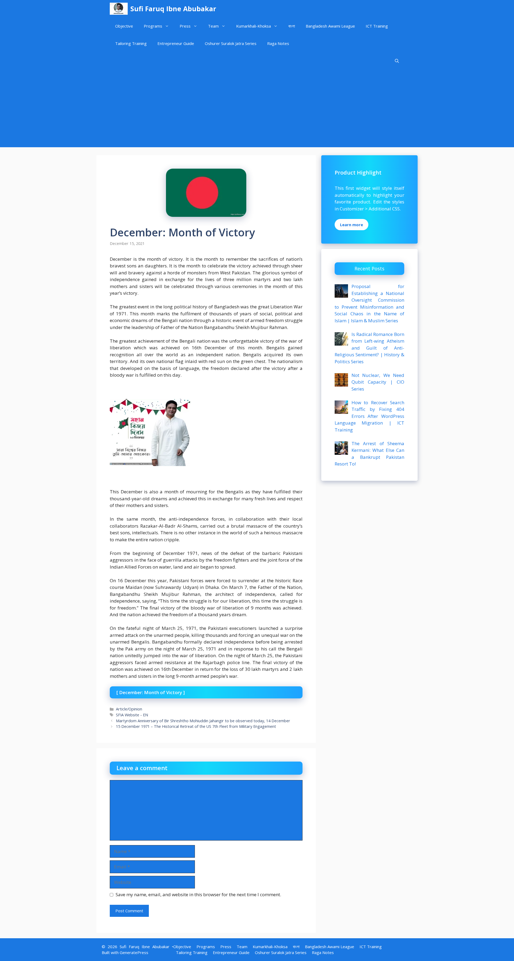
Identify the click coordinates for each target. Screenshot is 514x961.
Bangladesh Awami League (330, 26)
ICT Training (377, 26)
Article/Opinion (129, 709)
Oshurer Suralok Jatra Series (230, 43)
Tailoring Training (131, 43)
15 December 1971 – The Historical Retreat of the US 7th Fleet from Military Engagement (196, 726)
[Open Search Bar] (397, 61)
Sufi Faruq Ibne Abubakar (173, 8)
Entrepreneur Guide (175, 43)
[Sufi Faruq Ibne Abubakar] (119, 8)
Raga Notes (278, 43)
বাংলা (291, 26)
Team (213, 26)
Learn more (351, 224)
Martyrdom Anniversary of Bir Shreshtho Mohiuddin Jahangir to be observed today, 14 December (203, 720)
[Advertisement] (257, 109)
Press (185, 26)
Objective (124, 26)
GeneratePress (134, 952)
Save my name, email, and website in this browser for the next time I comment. (198, 894)
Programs (153, 26)
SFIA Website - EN (132, 714)
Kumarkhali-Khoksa (253, 26)
